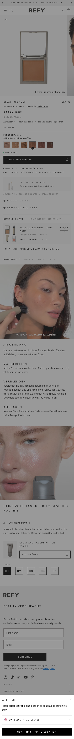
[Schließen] (71, 699)
